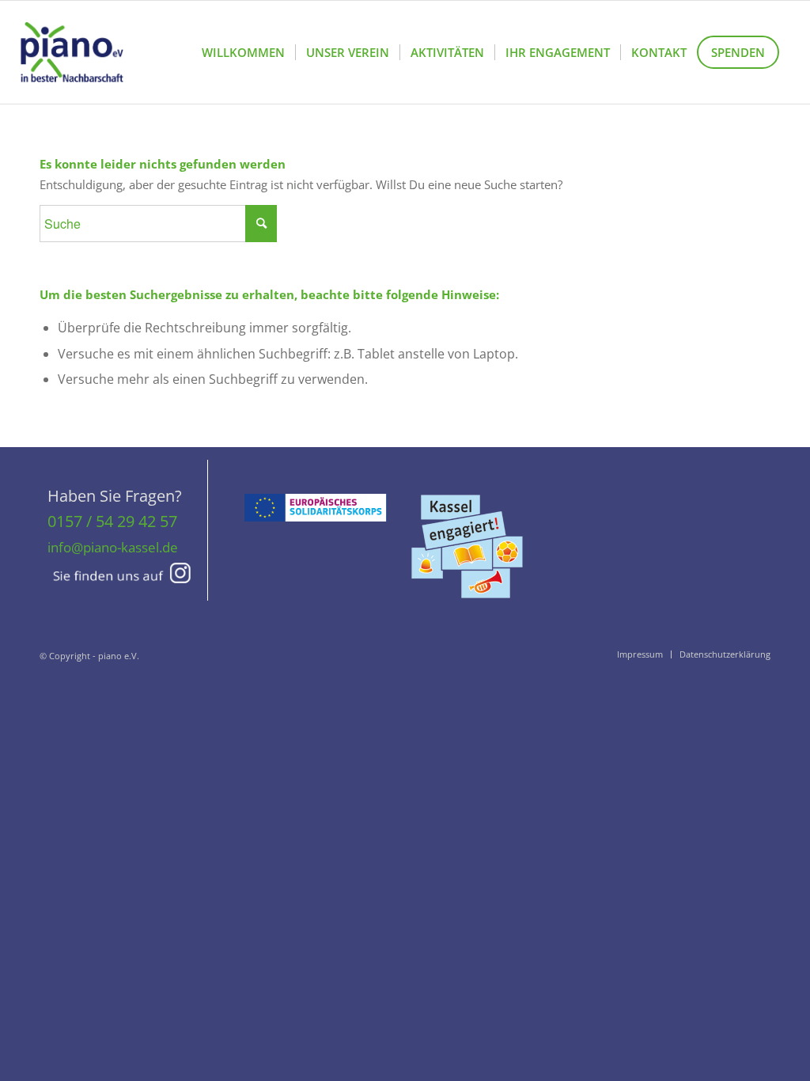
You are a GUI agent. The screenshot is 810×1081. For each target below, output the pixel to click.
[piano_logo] (72, 52)
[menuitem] (243, 52)
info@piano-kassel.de (112, 547)
